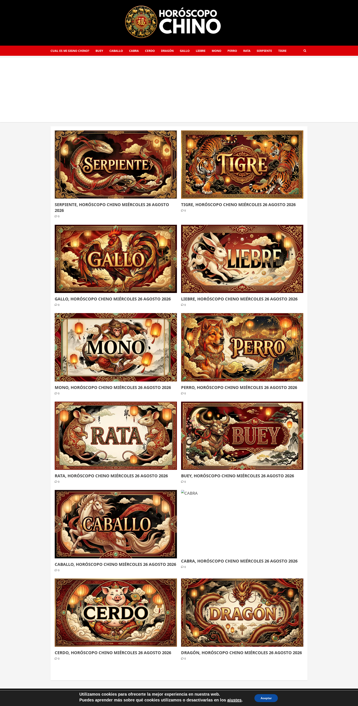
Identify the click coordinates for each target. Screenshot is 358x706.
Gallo (185, 51)
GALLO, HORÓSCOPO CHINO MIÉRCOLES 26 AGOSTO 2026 (113, 299)
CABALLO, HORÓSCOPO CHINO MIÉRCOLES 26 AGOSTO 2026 (115, 564)
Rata (246, 51)
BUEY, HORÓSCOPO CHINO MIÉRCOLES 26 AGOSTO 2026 (237, 476)
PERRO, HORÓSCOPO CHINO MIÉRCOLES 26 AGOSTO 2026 (239, 387)
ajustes (234, 700)
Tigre (282, 51)
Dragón (167, 51)
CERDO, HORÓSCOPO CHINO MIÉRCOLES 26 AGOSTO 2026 (113, 652)
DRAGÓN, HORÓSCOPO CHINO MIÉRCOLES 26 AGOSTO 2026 (241, 652)
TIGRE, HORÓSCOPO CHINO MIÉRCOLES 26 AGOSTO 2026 (238, 204)
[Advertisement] (179, 87)
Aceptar (266, 698)
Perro (232, 51)
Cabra (134, 51)
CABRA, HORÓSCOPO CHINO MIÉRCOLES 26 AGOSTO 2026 (239, 561)
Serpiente (264, 51)
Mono (216, 51)
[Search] (304, 51)
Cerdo (150, 51)
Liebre (201, 51)
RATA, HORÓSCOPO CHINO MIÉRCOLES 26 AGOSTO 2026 (111, 476)
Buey (99, 51)
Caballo (116, 51)
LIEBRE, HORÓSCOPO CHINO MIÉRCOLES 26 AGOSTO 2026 (239, 299)
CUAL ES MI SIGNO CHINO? (70, 51)
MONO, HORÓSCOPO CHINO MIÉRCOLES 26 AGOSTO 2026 (113, 387)
